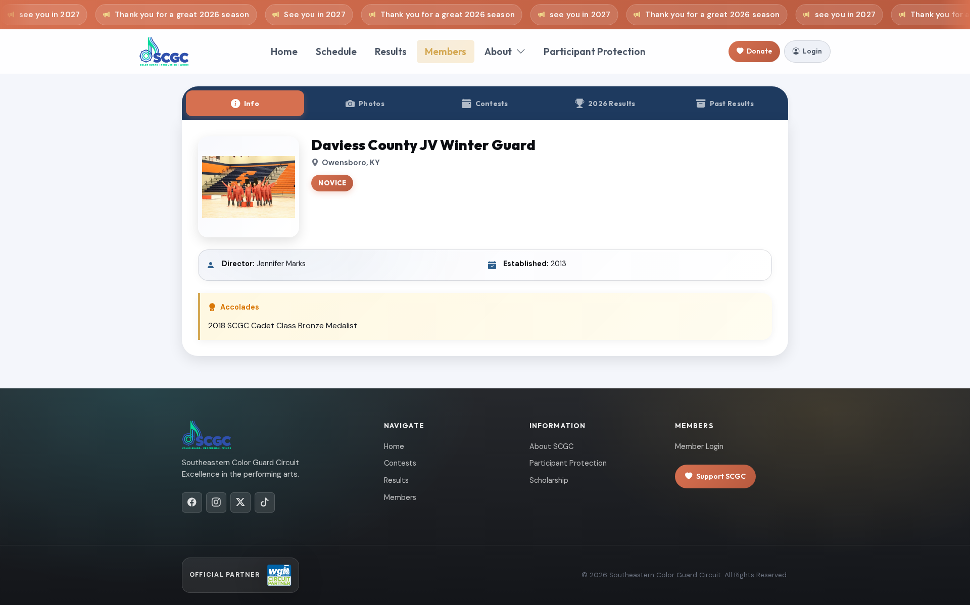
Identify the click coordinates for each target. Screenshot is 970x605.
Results (391, 51)
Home (284, 51)
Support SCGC (721, 476)
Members (445, 51)
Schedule (336, 51)
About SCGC (551, 446)
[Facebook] (192, 502)
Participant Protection (595, 51)
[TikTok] (265, 502)
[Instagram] (216, 502)
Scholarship (548, 480)
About (498, 51)
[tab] (245, 103)
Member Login (699, 446)
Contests (400, 463)
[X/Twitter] (240, 502)
